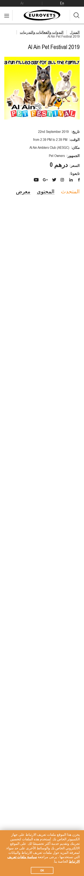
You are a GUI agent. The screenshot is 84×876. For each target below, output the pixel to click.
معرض (23, 191)
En (62, 3)
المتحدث (70, 191)
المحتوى (45, 191)
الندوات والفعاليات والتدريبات (42, 32)
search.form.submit (76, 15)
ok (42, 870)
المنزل (75, 32)
